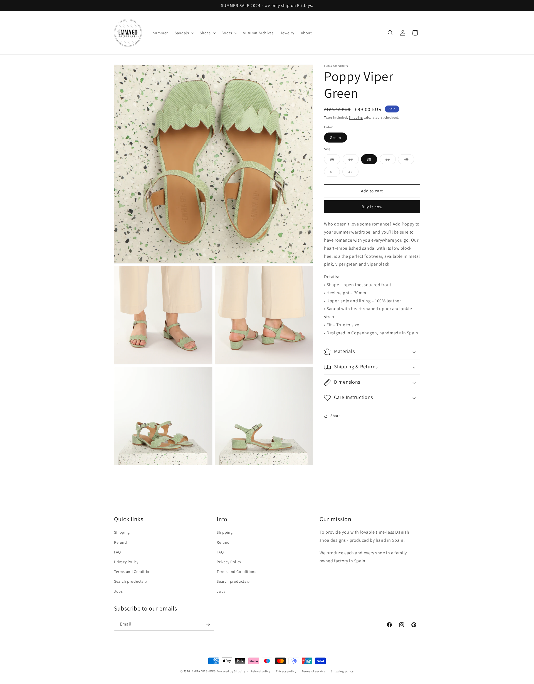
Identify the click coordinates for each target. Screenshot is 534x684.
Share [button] (335, 415)
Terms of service (313, 671)
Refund (120, 542)
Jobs (118, 591)
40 (409, 161)
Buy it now (372, 207)
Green (335, 137)
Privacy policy (286, 671)
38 (369, 159)
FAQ (117, 552)
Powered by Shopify (231, 671)
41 (335, 173)
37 (353, 161)
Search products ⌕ (130, 581)
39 (390, 161)
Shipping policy (342, 671)
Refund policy (260, 671)
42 (353, 173)
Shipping (356, 117)
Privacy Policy (126, 561)
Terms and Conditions (134, 571)
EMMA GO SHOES (204, 671)
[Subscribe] (208, 624)
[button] (183, 33)
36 (335, 161)
